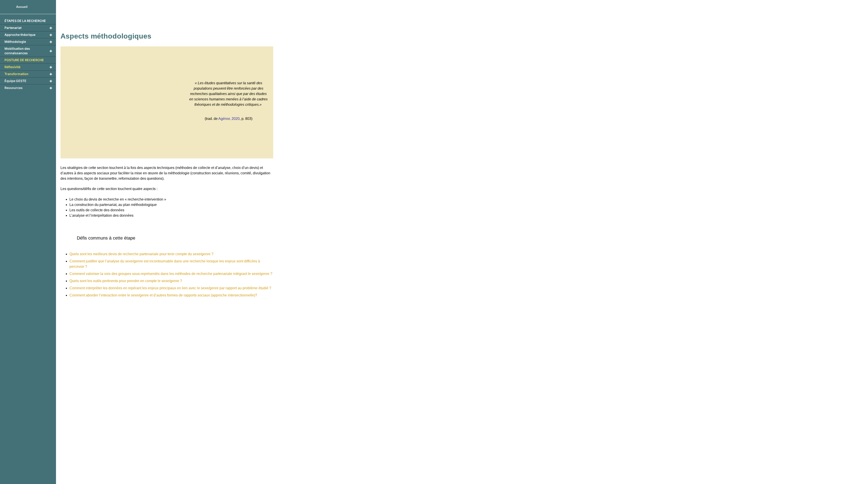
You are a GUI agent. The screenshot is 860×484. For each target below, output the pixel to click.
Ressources (28, 88)
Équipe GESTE (28, 81)
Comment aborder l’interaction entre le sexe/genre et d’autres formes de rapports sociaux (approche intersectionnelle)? (163, 295)
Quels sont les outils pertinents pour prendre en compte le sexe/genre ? (125, 281)
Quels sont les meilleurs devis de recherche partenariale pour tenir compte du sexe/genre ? (141, 254)
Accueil (22, 7)
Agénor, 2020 (229, 119)
